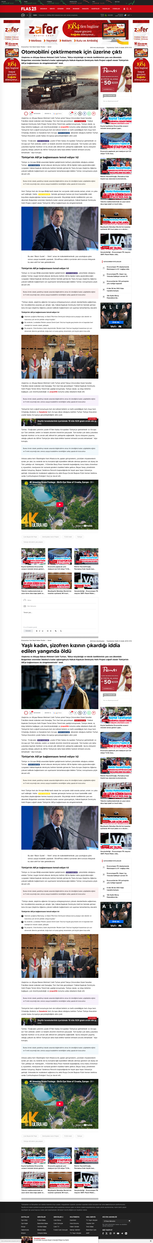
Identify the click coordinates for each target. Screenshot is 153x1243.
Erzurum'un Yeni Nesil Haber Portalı (33, 47)
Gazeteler (95, 8)
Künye (23, 1226)
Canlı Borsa (57, 1220)
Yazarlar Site (90, 1223)
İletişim (23, 1233)
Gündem (60, 8)
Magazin (85, 8)
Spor (68, 8)
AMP (87, 1233)
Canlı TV (56, 1226)
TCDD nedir (68, 537)
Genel (49, 47)
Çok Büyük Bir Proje (30, 537)
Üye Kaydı (24, 1223)
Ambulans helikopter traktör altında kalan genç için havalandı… (59, 15)
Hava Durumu (74, 1223)
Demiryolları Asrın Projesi (50, 537)
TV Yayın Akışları (75, 1233)
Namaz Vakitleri (75, 1230)
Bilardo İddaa (41, 1230)
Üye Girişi (24, 1220)
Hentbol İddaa (41, 1226)
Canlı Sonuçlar (58, 1223)
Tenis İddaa (89, 1226)
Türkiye (79, 537)
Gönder (28, 631)
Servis (52, 8)
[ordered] (47, 631)
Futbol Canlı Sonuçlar (61, 1230)
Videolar (116, 8)
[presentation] (27, 15)
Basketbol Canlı (91, 1230)
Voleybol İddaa (42, 1233)
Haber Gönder (74, 1226)
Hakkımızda (25, 1230)
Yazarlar (106, 8)
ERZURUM (43, 8)
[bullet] (50, 631)
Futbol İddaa (41, 1220)
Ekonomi (76, 8)
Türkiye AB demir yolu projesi (33, 542)
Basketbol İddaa (42, 1223)
